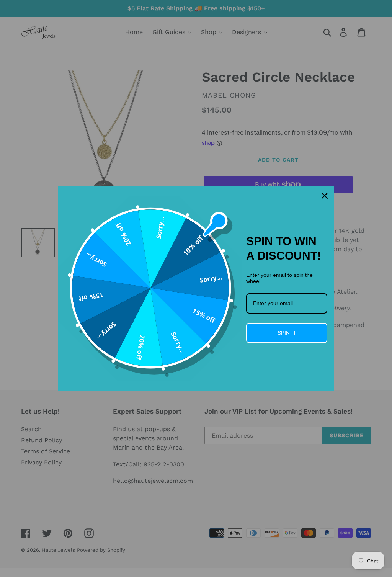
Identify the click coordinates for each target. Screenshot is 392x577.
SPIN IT (287, 333)
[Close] (324, 195)
